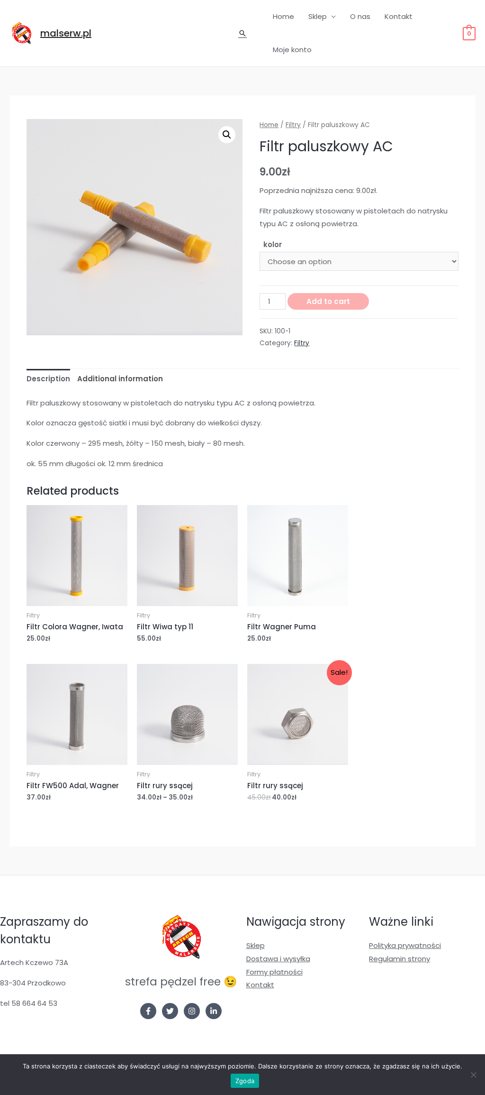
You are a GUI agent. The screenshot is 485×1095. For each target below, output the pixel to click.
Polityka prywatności (405, 945)
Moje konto (292, 50)
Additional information (120, 379)
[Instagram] (192, 1011)
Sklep (317, 16)
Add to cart (328, 301)
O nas (360, 16)
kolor (272, 244)
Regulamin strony (399, 959)
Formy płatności (274, 972)
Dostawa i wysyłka (278, 959)
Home (283, 16)
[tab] (48, 379)
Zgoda (244, 1081)
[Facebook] (148, 1011)
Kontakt (399, 16)
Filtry (293, 124)
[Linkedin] (214, 1011)
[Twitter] (170, 1011)
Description (48, 379)
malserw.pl (65, 33)
